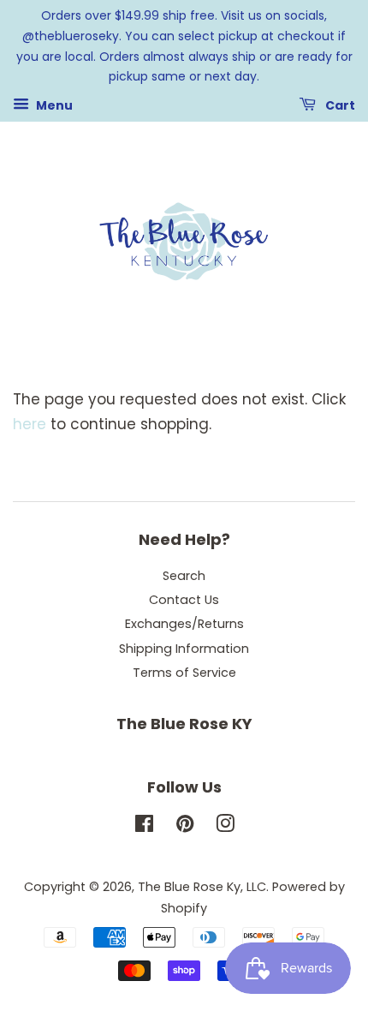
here (29, 424)
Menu (53, 105)
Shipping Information (184, 648)
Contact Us (184, 599)
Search (184, 575)
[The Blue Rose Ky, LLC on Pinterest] (184, 826)
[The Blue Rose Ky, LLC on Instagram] (225, 826)
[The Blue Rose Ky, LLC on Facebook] (144, 826)
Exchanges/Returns (184, 623)
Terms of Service (184, 672)
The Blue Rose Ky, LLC (202, 886)
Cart (339, 105)
